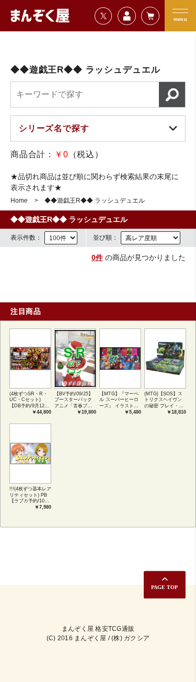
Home (19, 200)
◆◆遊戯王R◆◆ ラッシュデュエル (94, 200)
